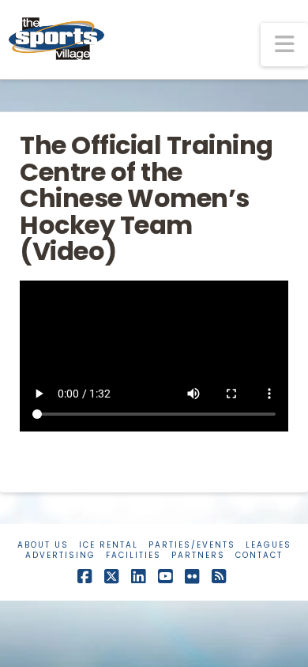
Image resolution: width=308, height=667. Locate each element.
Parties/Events (191, 545)
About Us (43, 545)
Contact (259, 555)
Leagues (268, 545)
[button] (284, 44)
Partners (198, 555)
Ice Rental (108, 545)
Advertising (60, 555)
